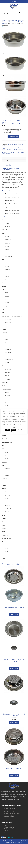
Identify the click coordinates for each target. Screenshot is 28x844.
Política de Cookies (14, 431)
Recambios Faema (19, 145)
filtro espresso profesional (13, 152)
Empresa (6, 830)
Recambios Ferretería (9, 816)
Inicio (3, 20)
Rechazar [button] (13, 429)
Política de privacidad (16, 842)
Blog (5, 832)
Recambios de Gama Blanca (11, 810)
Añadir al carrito (14, 136)
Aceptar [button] (7, 429)
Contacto (6, 825)
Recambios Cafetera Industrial (9, 22)
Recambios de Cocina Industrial (12, 813)
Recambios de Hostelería (16, 20)
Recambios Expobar (10, 145)
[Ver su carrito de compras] (20, 12)
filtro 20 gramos (17, 149)
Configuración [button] (20, 429)
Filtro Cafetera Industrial (12, 144)
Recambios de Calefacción (10, 808)
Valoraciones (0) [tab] (7, 161)
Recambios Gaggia (15, 147)
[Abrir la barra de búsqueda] (23, 12)
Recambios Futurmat (6, 147)
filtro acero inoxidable (10, 151)
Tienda (7, 20)
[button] (2, 27)
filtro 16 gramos (10, 149)
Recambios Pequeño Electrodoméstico (13, 815)
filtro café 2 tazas (19, 151)
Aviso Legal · (18, 840)
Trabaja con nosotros (9, 827)
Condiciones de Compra (10, 828)
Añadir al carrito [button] (14, 614)
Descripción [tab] (6, 158)
